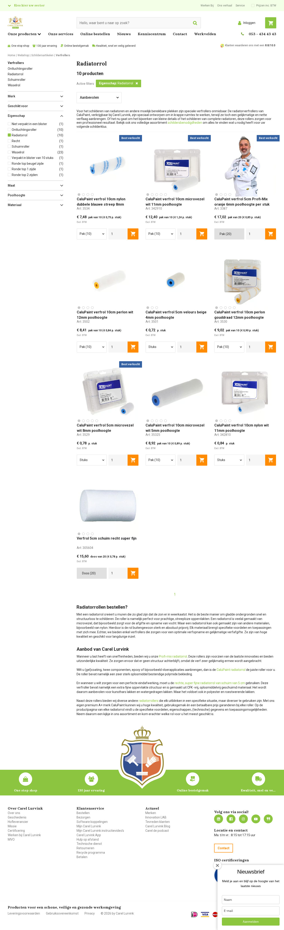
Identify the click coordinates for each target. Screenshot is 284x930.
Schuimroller (17, 79)
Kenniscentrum (152, 34)
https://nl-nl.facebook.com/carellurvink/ (231, 818)
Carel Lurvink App (89, 835)
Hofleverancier (18, 822)
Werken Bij (207, 5)
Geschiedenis (17, 817)
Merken (150, 813)
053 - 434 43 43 (262, 34)
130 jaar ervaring (46, 45)
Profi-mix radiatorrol (173, 656)
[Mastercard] (217, 914)
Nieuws (124, 34)
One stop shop (20, 45)
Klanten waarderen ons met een (244, 45)
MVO (11, 839)
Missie (12, 826)
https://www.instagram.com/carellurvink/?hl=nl (243, 818)
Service (240, 5)
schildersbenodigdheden (185, 122)
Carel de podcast (157, 830)
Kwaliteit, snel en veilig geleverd (116, 45)
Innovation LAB (155, 817)
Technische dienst (89, 843)
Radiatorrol (15, 74)
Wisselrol (14, 85)
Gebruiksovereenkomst (62, 913)
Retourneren (85, 848)
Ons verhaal (224, 5)
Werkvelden (205, 34)
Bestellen (83, 813)
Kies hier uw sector (29, 5)
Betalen (82, 857)
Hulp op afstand (88, 839)
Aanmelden (251, 922)
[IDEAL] (194, 914)
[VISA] (205, 914)
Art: (83, 208)
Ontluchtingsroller (20, 68)
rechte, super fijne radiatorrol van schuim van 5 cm (210, 683)
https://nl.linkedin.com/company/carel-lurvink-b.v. (218, 818)
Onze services (60, 34)
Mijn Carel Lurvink (89, 826)
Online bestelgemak (76, 45)
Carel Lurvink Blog (157, 826)
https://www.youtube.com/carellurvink (255, 818)
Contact (180, 34)
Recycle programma (91, 852)
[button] (35, 96)
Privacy (90, 913)
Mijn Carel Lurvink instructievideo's (100, 830)
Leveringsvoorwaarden (24, 913)
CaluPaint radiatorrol (231, 669)
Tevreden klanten (157, 822)
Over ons (14, 813)
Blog (268, 818)
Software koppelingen (92, 822)
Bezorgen (83, 817)
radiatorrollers (148, 700)
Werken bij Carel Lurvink (24, 835)
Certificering (16, 830)
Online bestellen (95, 34)
